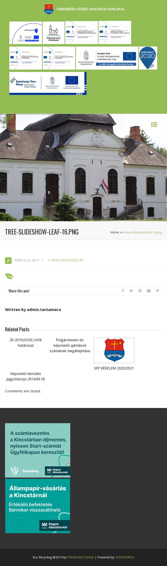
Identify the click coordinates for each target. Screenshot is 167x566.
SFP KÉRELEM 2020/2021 (114, 368)
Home (114, 232)
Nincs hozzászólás (67, 260)
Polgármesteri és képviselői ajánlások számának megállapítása (70, 345)
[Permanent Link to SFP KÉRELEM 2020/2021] (114, 362)
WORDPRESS (125, 557)
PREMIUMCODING (80, 557)
